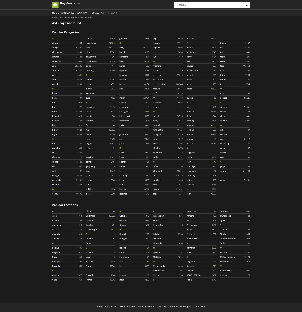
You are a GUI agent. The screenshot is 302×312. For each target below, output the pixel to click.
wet (235, 138)
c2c (67, 143)
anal (67, 65)
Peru (201, 220)
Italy (134, 266)
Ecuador (100, 252)
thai (235, 70)
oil (168, 175)
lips (168, 52)
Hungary (134, 238)
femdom (100, 134)
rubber (201, 138)
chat (67, 152)
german (100, 180)
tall (235, 47)
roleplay (201, 125)
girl (100, 184)
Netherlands (168, 266)
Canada (67, 275)
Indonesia (134, 256)
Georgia (134, 215)
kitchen (134, 161)
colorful (67, 184)
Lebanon (168, 238)
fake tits (100, 116)
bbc (67, 102)
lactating (134, 175)
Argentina (67, 224)
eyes (100, 97)
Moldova (168, 256)
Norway (168, 275)
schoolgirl (201, 166)
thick (235, 75)
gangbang (100, 166)
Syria (235, 220)
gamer (100, 161)
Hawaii (134, 234)
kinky (134, 152)
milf (168, 93)
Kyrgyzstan (168, 224)
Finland (100, 275)
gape (100, 170)
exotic (100, 88)
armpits (67, 84)
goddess (134, 38)
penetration (201, 70)
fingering (100, 143)
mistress (168, 102)
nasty (168, 120)
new (168, 143)
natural (168, 125)
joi (134, 138)
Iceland (134, 247)
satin (201, 161)
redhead (201, 111)
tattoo (235, 52)
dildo (100, 47)
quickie (201, 97)
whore (235, 152)
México (168, 252)
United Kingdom (235, 256)
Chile (67, 279)
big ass (67, 129)
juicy (134, 143)
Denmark (100, 238)
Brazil (67, 256)
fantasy (100, 120)
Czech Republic (100, 229)
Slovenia (201, 270)
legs (168, 38)
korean (134, 166)
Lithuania (168, 243)
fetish (100, 138)
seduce (201, 180)
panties (201, 47)
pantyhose (201, 52)
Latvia (168, 234)
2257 (196, 306)
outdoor (201, 38)
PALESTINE (201, 211)
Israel (134, 261)
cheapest (67, 157)
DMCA (122, 306)
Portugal (201, 234)
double (100, 65)
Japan (134, 279)
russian (201, 143)
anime (67, 75)
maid (168, 70)
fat (100, 125)
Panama (201, 215)
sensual (201, 184)
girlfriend (100, 189)
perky (201, 79)
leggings (134, 193)
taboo (235, 43)
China (100, 211)
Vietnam (235, 275)
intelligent (134, 111)
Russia (201, 252)
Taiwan (235, 229)
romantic (201, 134)
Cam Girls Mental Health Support (174, 306)
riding (201, 116)
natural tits (168, 129)
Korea (168, 220)
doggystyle (100, 56)
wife (235, 157)
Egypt (100, 256)
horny (134, 84)
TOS (203, 306)
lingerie (168, 47)
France (100, 279)
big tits (67, 134)
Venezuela (235, 270)
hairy (134, 47)
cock (67, 170)
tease (235, 61)
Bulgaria (67, 266)
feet (100, 129)
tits (235, 84)
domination (100, 61)
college (67, 175)
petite (201, 88)
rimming (201, 120)
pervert (201, 84)
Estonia (100, 261)
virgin (235, 116)
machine (168, 65)
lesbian (168, 43)
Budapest (67, 261)
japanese (134, 134)
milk (168, 97)
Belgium (67, 252)
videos (235, 111)
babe (67, 93)
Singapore (201, 261)
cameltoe (67, 148)
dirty (100, 52)
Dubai (100, 243)
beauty (67, 120)
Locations (82, 12)
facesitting (100, 107)
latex (134, 180)
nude (168, 157)
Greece (134, 224)
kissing (134, 157)
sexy (201, 193)
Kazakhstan (168, 215)
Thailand (235, 234)
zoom (235, 180)
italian (134, 125)
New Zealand (168, 270)
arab (67, 79)
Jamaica (134, 275)
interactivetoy (134, 116)
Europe (100, 266)
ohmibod (168, 170)
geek (100, 175)
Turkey (235, 243)
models (168, 107)
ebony (100, 79)
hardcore (134, 56)
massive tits (168, 79)
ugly (235, 93)
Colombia (100, 215)
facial (100, 111)
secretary (201, 175)
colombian (67, 180)
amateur (67, 56)
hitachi (134, 79)
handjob (134, 52)
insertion (134, 107)
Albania (67, 220)
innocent (134, 102)
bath (67, 97)
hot (134, 88)
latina (134, 184)
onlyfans (168, 180)
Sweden (235, 211)
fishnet (100, 148)
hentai (134, 65)
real (201, 107)
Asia (67, 229)
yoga (235, 166)
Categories (67, 12)
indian (134, 97)
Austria (67, 238)
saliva (201, 157)
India (134, 252)
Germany (134, 220)
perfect (201, 75)
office (168, 166)
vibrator (235, 107)
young (235, 170)
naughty (168, 134)
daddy (67, 193)
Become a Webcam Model (140, 306)
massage (168, 75)
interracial (134, 120)
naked (168, 116)
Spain (201, 279)
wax (235, 129)
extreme (100, 93)
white (235, 148)
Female (95, 12)
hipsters (134, 70)
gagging (100, 157)
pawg (201, 61)
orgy (168, 193)
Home (55, 12)
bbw (67, 107)
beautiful (67, 116)
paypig (201, 65)
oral (168, 184)
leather (134, 189)
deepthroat (100, 43)
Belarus (67, 247)
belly (67, 125)
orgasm (168, 189)
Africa (67, 215)
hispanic (134, 75)
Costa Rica (100, 220)
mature (168, 88)
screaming (201, 170)
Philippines (201, 224)
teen (235, 65)
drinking (100, 70)
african (67, 43)
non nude (168, 152)
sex (201, 189)
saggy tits (201, 152)
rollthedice (201, 129)
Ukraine (235, 252)
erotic (100, 84)
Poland (201, 229)
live (168, 56)
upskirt (235, 97)
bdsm (67, 111)
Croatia (100, 224)
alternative (67, 52)
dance (100, 38)
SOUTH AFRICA (201, 275)
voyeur (235, 120)
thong (235, 79)
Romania (201, 247)
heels (134, 61)
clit (67, 166)
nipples (168, 148)
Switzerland (235, 215)
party (201, 56)
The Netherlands (235, 238)
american (67, 61)
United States (235, 261)
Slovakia (201, 266)
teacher (235, 56)
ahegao (67, 47)
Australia (67, 234)
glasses (100, 193)
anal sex (67, 70)
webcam (235, 134)
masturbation (168, 84)
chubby (67, 161)
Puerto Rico (201, 238)
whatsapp (235, 143)
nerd (168, 138)
